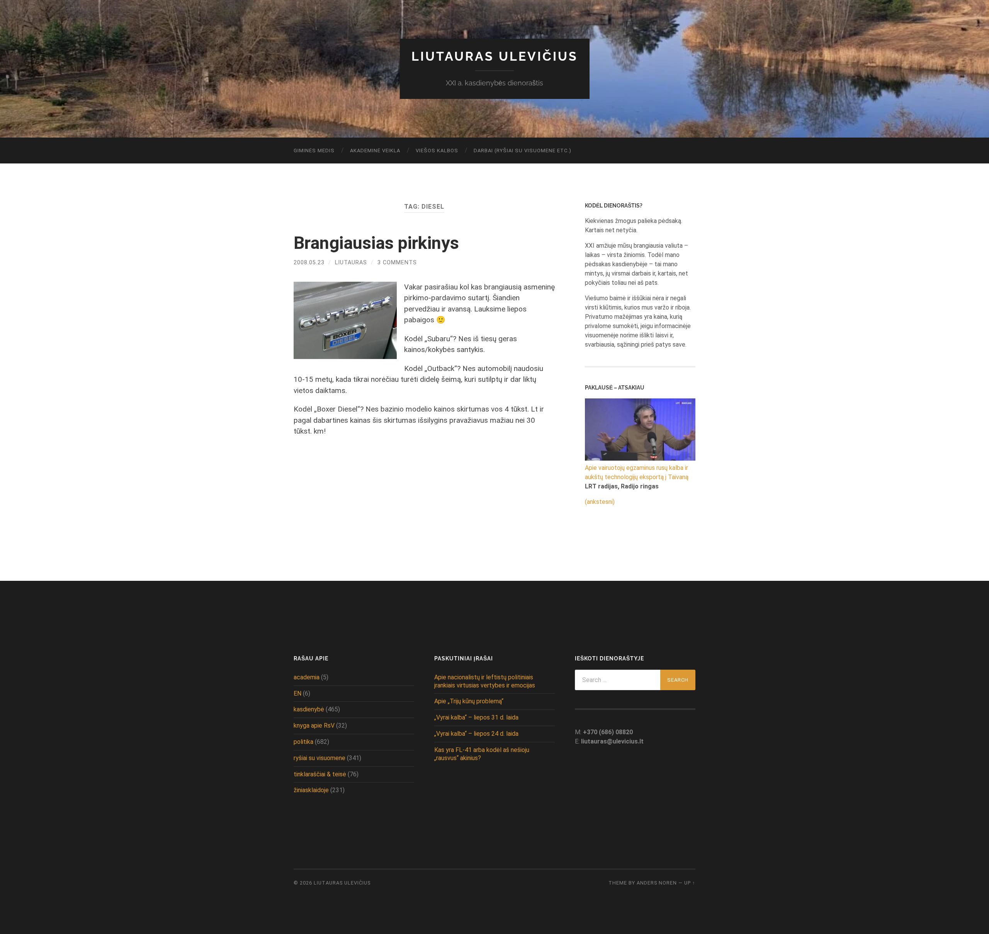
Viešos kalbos (437, 150)
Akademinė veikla (375, 150)
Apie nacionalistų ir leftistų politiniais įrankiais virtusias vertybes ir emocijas (484, 681)
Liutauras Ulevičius (494, 56)
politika (303, 741)
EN (297, 693)
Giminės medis (314, 150)
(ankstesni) (600, 501)
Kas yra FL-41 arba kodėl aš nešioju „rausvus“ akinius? (481, 754)
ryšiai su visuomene (319, 758)
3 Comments (397, 262)
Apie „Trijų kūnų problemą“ (468, 701)
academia (306, 677)
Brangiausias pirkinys (376, 243)
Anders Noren (657, 883)
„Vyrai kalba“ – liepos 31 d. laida (476, 717)
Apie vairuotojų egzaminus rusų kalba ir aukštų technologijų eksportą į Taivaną (636, 472)
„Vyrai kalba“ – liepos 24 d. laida (476, 733)
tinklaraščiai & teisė (320, 774)
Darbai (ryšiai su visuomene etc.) (522, 150)
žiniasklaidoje (311, 790)
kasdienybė (309, 709)
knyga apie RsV (314, 725)
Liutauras (351, 262)
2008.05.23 (309, 262)
